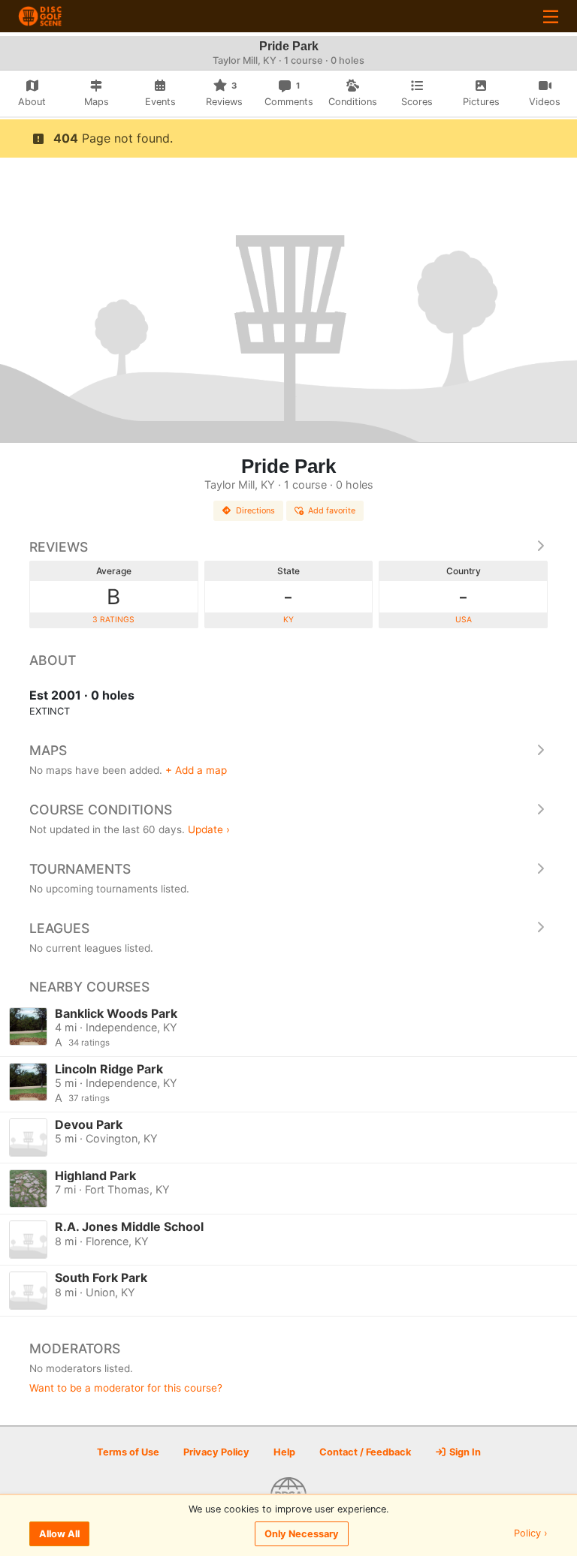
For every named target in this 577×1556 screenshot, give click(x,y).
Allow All (59, 1533)
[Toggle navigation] (550, 16)
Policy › (531, 1534)
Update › (209, 829)
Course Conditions (100, 809)
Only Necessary (301, 1533)
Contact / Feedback (365, 1452)
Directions (255, 510)
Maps (48, 750)
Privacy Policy (216, 1452)
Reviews (58, 547)
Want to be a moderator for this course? (125, 1388)
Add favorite (331, 510)
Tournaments (80, 869)
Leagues (59, 928)
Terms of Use (128, 1452)
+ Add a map (196, 770)
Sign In (464, 1452)
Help (284, 1452)
